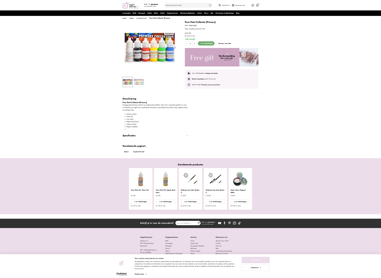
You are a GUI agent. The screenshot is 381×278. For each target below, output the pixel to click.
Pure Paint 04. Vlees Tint (140, 190)
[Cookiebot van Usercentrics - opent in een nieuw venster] (121, 274)
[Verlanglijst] (248, 5)
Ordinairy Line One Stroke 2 (190, 191)
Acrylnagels (169, 243)
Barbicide (193, 248)
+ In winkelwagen (140, 202)
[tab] (152, 237)
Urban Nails (192, 25)
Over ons (219, 246)
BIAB (166, 241)
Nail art (167, 248)
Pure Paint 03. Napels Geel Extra (165, 191)
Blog (217, 248)
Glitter (167, 251)
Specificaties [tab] (129, 135)
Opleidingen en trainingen (173, 253)
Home (124, 18)
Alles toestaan (256, 260)
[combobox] (188, 5)
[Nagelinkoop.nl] (130, 5)
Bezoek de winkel (240, 5)
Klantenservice (226, 5)
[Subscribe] (198, 223)
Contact (218, 243)
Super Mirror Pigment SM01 (238, 191)
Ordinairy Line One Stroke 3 (215, 191)
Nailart (131, 18)
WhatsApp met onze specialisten (210, 85)
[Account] (253, 5)
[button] (148, 206)
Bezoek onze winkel (222, 241)
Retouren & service (222, 253)
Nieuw (126, 152)
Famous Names (195, 251)
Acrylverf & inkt (141, 18)
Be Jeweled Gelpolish (197, 246)
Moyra (192, 253)
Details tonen (139, 274)
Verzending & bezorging (224, 251)
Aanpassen (254, 267)
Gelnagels (168, 246)
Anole (192, 241)
